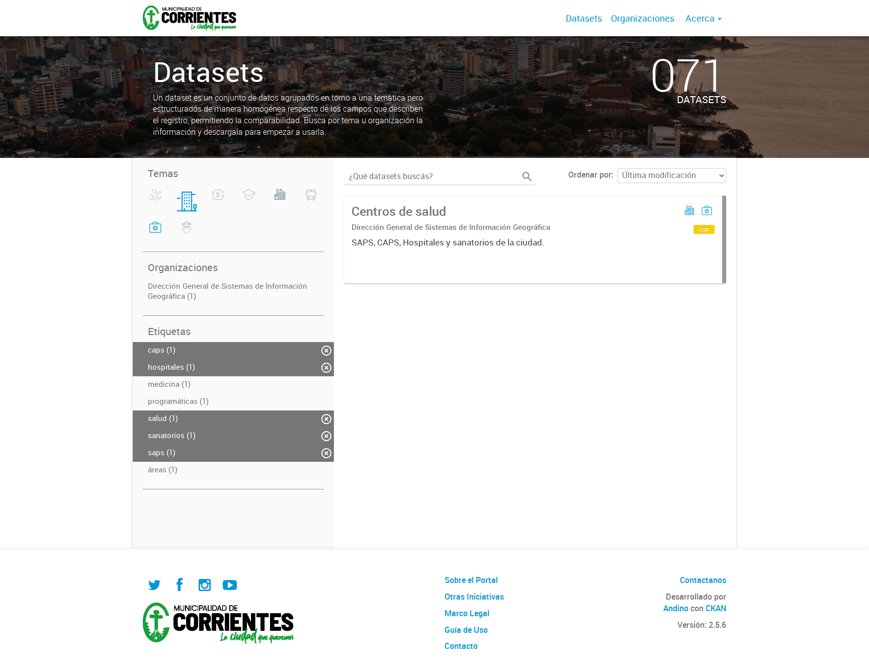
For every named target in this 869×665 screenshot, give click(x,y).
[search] (527, 176)
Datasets (584, 18)
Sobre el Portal (471, 580)
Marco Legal (467, 613)
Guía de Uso (466, 629)
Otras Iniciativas (474, 596)
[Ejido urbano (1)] (280, 200)
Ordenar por (589, 175)
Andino (675, 608)
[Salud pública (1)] (155, 233)
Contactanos (703, 580)
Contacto (461, 645)
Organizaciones (642, 18)
